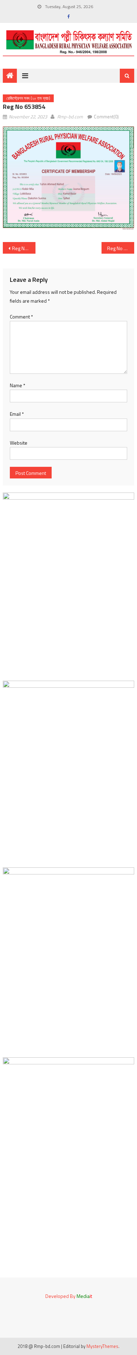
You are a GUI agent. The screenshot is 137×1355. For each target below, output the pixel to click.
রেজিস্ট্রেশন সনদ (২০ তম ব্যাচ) (28, 98)
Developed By (68, 1296)
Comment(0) (106, 116)
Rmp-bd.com (70, 116)
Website (18, 442)
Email (17, 413)
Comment (21, 316)
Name (17, 385)
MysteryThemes (102, 1346)
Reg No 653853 (24, 248)
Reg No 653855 (121, 248)
